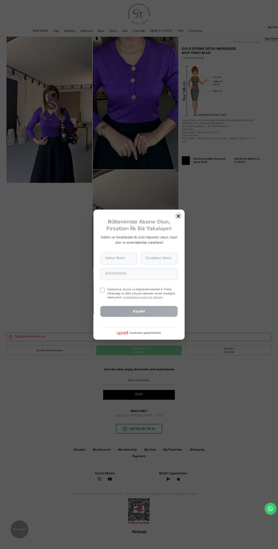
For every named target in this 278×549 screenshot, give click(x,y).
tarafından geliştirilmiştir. (145, 333)
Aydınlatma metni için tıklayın (143, 297)
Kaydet (139, 311)
